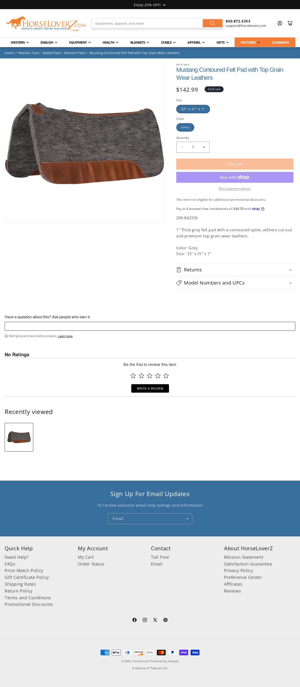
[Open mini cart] (290, 23)
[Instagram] (145, 620)
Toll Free (160, 557)
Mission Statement (243, 557)
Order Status (91, 564)
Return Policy (19, 591)
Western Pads (74, 53)
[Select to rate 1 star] (133, 375)
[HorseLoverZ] (46, 23)
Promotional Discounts (29, 604)
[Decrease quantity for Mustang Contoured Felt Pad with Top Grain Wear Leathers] (181, 147)
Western (18, 42)
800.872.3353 (238, 21)
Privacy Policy (238, 570)
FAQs (10, 564)
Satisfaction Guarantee (248, 564)
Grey (185, 127)
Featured (248, 42)
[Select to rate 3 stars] (149, 375)
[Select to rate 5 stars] (166, 375)
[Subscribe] (187, 518)
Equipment (78, 42)
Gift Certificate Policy (27, 577)
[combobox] (158, 23)
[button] (235, 269)
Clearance (280, 42)
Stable (166, 42)
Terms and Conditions (28, 597)
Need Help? (17, 557)
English (47, 42)
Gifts (221, 42)
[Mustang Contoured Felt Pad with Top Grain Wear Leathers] (19, 437)
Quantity (182, 138)
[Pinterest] (165, 620)
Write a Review (150, 388)
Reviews (232, 591)
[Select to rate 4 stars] (157, 375)
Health (108, 42)
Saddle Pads (51, 53)
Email (157, 564)
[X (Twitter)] (155, 620)
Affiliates (233, 584)
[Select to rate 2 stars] (141, 375)
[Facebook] (134, 620)
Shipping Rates (20, 584)
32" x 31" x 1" (193, 109)
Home (9, 53)
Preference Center (243, 577)
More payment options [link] (235, 188)
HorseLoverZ (141, 661)
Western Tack (28, 53)
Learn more (65, 336)
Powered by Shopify (165, 661)
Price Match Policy (24, 570)
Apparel (194, 42)
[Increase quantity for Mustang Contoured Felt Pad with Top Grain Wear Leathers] (204, 147)
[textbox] (150, 326)
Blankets (137, 42)
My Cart (86, 557)
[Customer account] (280, 23)
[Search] (212, 23)
